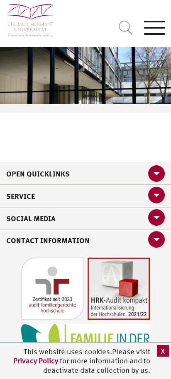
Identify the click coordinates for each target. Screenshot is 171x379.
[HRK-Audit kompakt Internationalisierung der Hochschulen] (119, 287)
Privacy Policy (36, 360)
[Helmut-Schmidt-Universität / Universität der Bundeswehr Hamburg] (27, 18)
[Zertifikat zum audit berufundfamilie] (52, 287)
